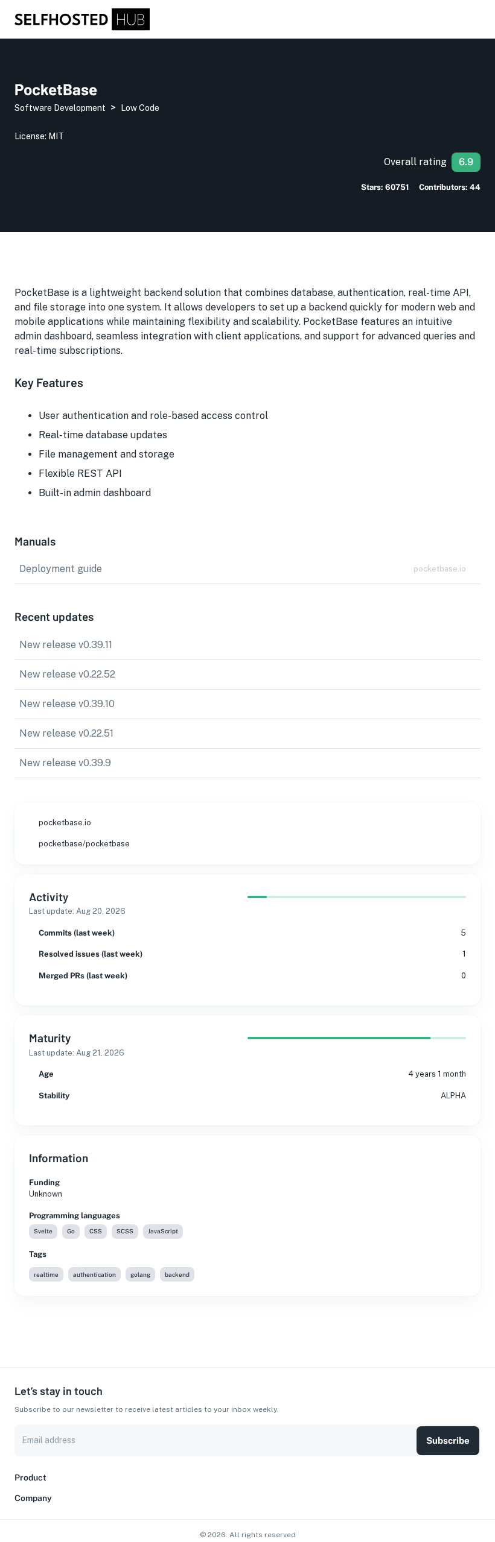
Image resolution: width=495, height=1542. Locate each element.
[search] (461, 20)
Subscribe (448, 1440)
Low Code (140, 108)
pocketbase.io (65, 822)
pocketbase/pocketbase (84, 843)
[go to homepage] (82, 27)
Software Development (60, 108)
